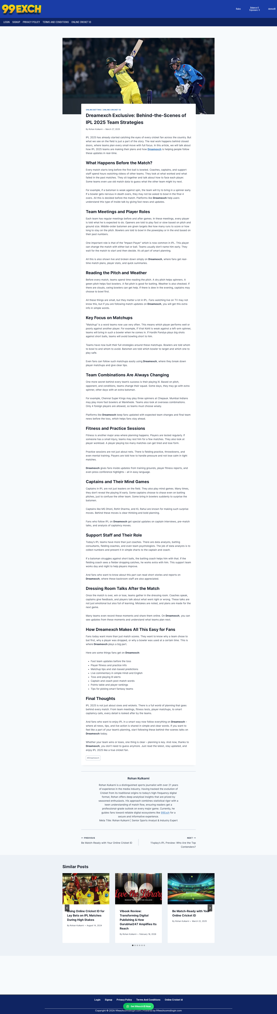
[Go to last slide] (67, 907)
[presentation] (85, 888)
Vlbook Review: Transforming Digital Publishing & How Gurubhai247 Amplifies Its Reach (138, 919)
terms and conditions (56, 22)
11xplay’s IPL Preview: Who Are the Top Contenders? (173, 842)
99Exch (165, 812)
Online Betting (93, 110)
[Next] (210, 907)
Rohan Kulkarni (96, 129)
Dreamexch (93, 758)
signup (16, 22)
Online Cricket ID (112, 110)
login (6, 22)
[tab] (132, 945)
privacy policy (31, 22)
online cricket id (81, 22)
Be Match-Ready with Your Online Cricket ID (106, 840)
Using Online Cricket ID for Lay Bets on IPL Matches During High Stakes (85, 915)
